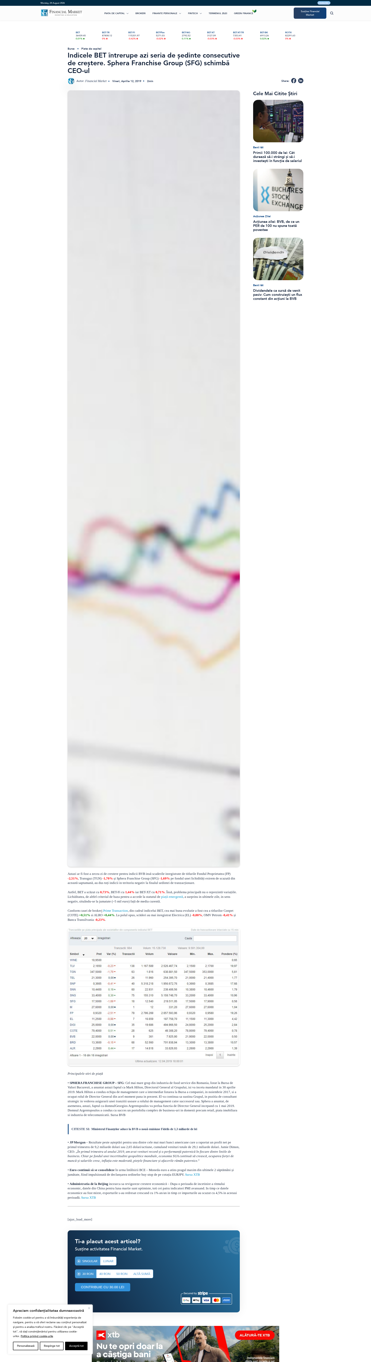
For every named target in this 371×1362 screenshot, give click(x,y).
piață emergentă (172, 897)
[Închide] (89, 1308)
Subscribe (324, 3)
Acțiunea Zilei (262, 216)
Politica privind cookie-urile (37, 1336)
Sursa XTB (192, 1174)
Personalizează (25, 1346)
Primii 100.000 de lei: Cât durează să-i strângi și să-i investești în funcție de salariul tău (277, 157)
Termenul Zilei (218, 13)
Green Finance (243, 13)
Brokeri (140, 13)
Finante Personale (164, 13)
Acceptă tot (76, 1346)
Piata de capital (114, 13)
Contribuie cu (102, 1287)
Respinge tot (52, 1346)
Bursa (71, 49)
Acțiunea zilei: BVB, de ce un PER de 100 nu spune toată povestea (276, 226)
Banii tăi (258, 147)
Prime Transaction (115, 911)
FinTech (193, 13)
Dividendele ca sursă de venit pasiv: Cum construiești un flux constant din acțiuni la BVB (277, 295)
